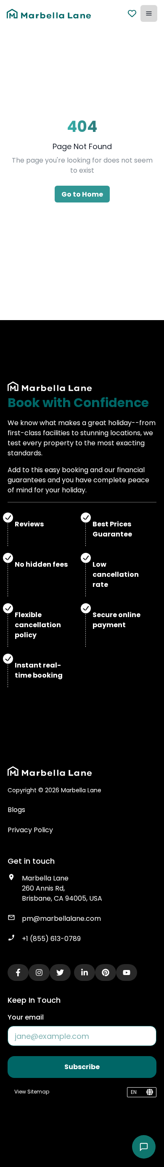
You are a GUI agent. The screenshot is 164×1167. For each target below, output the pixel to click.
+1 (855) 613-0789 (51, 939)
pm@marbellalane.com (61, 918)
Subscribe (82, 1067)
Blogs (16, 810)
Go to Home (82, 194)
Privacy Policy (30, 830)
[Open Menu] (148, 13)
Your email (26, 1017)
